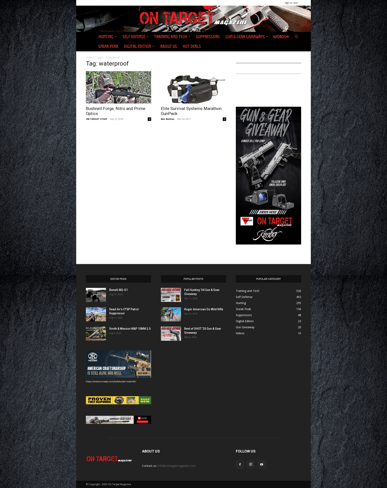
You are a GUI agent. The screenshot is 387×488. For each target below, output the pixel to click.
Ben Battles (167, 118)
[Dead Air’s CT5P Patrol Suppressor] (96, 314)
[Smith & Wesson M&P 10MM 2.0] (96, 334)
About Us (168, 46)
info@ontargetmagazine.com (177, 466)
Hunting (105, 36)
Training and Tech (170, 36)
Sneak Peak (108, 46)
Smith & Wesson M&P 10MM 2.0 (130, 328)
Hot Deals (192, 46)
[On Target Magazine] (193, 19)
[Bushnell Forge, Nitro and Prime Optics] (118, 87)
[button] (296, 37)
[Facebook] (274, 37)
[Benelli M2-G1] (96, 295)
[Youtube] (287, 37)
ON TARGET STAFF (96, 118)
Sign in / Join (291, 2)
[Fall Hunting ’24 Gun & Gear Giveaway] (171, 295)
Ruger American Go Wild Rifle (203, 309)
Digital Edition (137, 46)
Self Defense (134, 36)
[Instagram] (281, 37)
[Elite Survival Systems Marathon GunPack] (193, 87)
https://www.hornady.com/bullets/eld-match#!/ (111, 381)
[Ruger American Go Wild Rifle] (171, 314)
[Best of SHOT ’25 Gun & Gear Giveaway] (171, 334)
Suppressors (208, 36)
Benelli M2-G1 (118, 290)
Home (89, 57)
